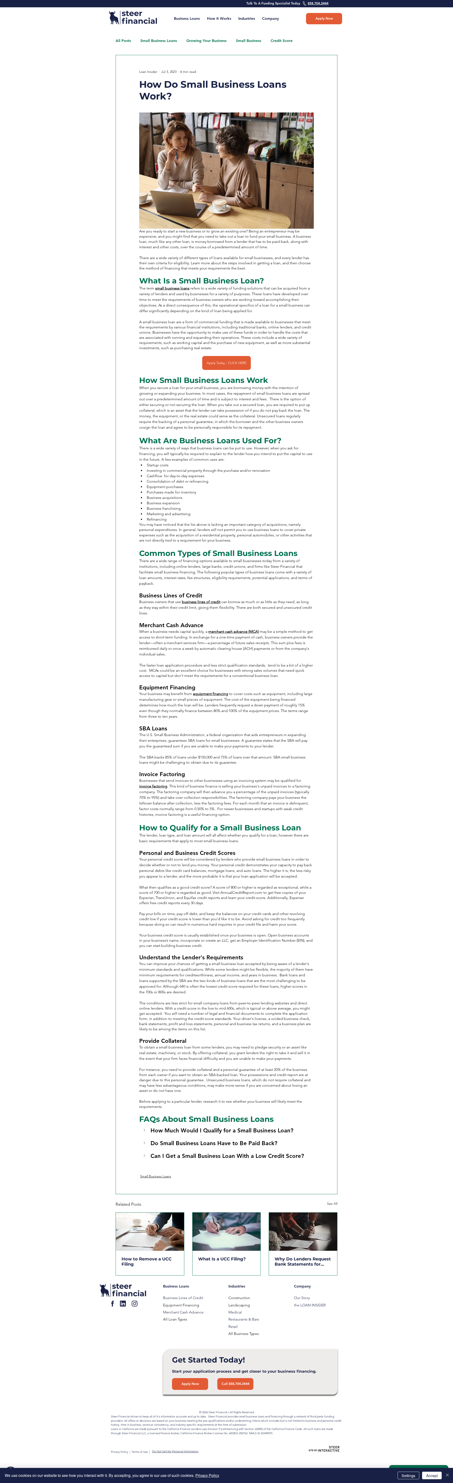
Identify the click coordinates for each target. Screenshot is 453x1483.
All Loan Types (175, 1319)
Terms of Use (140, 1452)
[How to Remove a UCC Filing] (150, 1232)
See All (332, 1203)
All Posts (123, 40)
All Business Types (243, 1333)
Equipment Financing (181, 1305)
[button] (270, 18)
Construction (239, 1298)
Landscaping (239, 1305)
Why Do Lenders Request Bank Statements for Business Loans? (303, 1261)
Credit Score (282, 40)
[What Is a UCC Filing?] (227, 1232)
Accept (432, 1475)
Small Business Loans (158, 40)
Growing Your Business (206, 40)
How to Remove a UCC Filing (147, 1261)
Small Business (248, 40)
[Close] (447, 1475)
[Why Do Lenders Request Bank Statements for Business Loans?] (303, 1232)
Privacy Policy (120, 1452)
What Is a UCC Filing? (222, 1259)
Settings (408, 1475)
